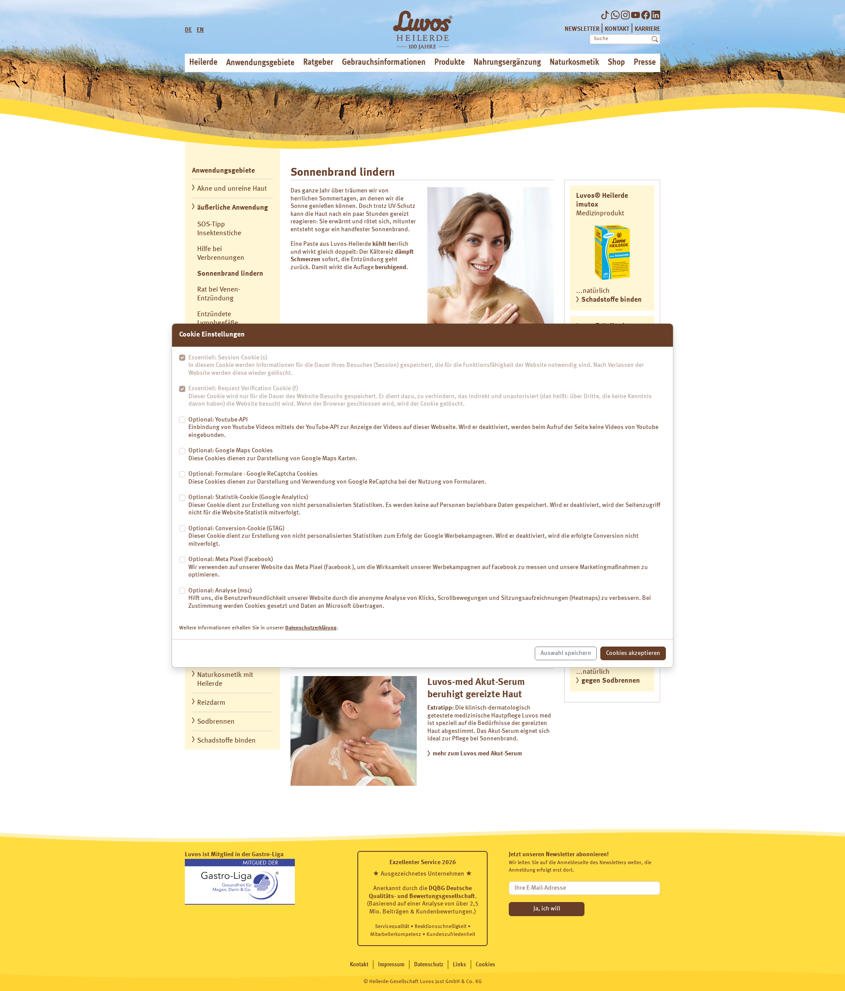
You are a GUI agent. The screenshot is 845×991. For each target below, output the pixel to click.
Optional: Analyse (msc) (419, 598)
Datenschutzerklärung (311, 628)
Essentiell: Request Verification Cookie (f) (420, 396)
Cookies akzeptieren (633, 653)
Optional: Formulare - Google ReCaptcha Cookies (337, 478)
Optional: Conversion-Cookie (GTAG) (413, 536)
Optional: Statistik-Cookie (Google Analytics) (424, 505)
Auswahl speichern (565, 653)
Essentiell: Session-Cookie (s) (416, 365)
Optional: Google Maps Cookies (272, 454)
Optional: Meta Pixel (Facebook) (418, 567)
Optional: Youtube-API (423, 427)
